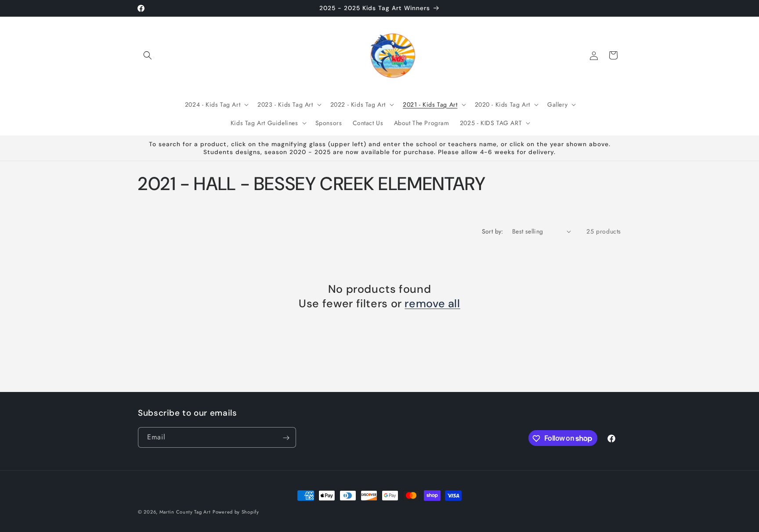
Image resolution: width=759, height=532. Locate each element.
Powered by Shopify (236, 511)
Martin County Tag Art (185, 511)
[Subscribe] (286, 438)
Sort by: (492, 231)
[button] (147, 55)
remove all (432, 303)
